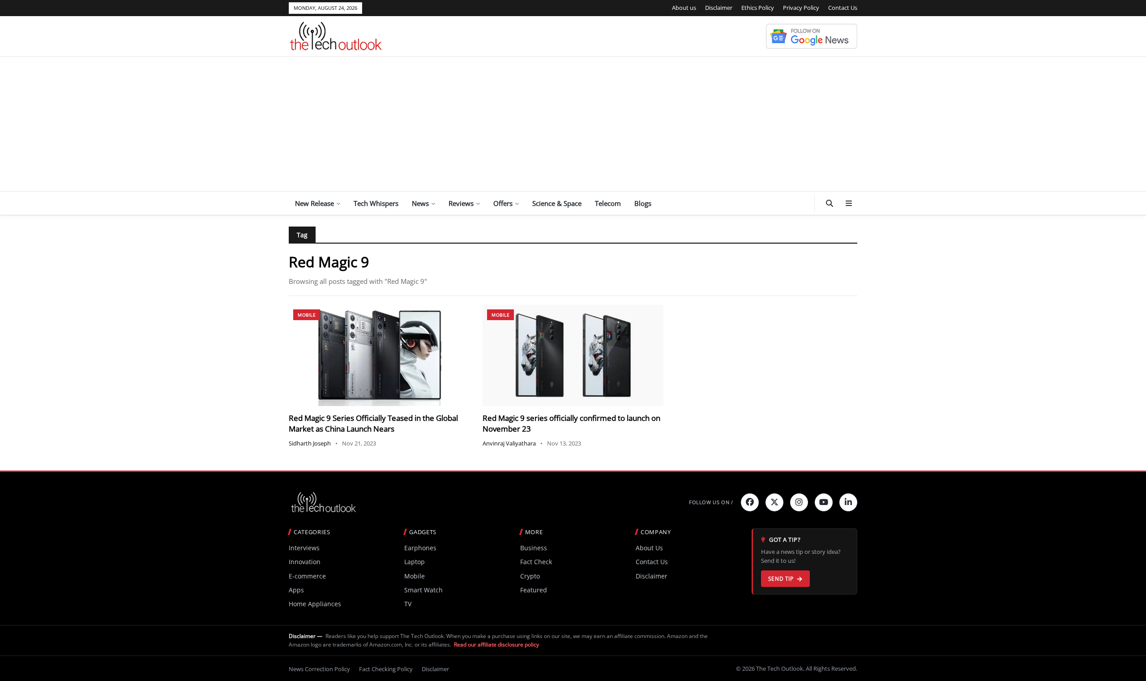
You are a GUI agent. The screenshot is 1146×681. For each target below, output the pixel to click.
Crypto (530, 576)
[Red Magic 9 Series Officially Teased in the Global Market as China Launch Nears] (379, 356)
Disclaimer (718, 8)
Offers (503, 203)
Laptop (414, 561)
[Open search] (829, 203)
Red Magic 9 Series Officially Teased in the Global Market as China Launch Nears (373, 423)
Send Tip (781, 578)
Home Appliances (315, 604)
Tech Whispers (376, 203)
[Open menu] (848, 203)
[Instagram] (799, 502)
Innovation (305, 561)
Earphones (420, 548)
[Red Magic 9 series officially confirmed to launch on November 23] (573, 356)
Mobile (307, 315)
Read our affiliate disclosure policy (496, 644)
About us (684, 8)
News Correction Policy (319, 669)
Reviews (461, 203)
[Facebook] (750, 502)
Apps (296, 590)
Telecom (608, 203)
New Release (314, 203)
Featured (533, 590)
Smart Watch (423, 590)
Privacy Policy (801, 8)
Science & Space (557, 203)
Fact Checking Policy (386, 669)
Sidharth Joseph (310, 443)
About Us (649, 548)
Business (533, 548)
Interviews (304, 548)
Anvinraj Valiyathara (509, 443)
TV (407, 604)
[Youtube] (824, 502)
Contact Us (842, 8)
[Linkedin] (848, 502)
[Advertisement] (573, 124)
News (420, 203)
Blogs (642, 203)
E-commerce (307, 576)
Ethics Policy (757, 8)
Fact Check (536, 561)
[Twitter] (774, 502)
